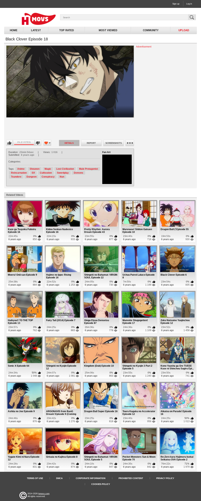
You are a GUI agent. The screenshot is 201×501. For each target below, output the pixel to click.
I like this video (9, 143)
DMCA (59, 478)
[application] (70, 81)
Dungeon (31, 176)
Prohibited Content (131, 478)
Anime (21, 169)
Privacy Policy (165, 478)
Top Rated (66, 30)
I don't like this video (38, 143)
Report (91, 143)
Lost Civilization (65, 169)
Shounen (34, 169)
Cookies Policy (100, 484)
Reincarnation (19, 172)
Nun (62, 176)
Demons (78, 172)
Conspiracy (48, 176)
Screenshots (113, 143)
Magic (48, 169)
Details (69, 143)
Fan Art (106, 152)
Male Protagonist (88, 169)
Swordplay (63, 172)
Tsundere (16, 176)
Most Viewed (108, 30)
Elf (33, 172)
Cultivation (46, 172)
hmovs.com (43, 493)
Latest (36, 30)
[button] (70, 81)
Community (151, 30)
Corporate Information (90, 478)
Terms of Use (35, 478)
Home (13, 30)
